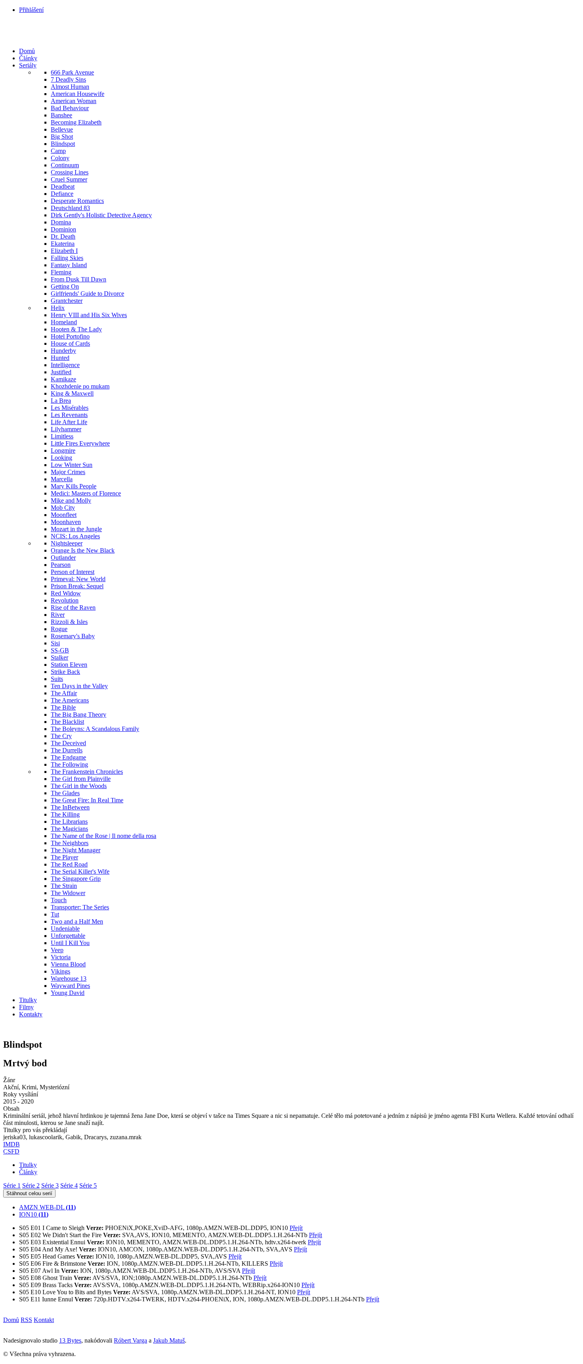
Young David (67, 992)
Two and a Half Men (77, 921)
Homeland (64, 322)
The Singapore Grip (76, 878)
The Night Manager (75, 850)
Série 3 (50, 1185)
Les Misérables (69, 407)
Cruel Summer (69, 179)
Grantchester (66, 300)
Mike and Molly (71, 500)
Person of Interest (72, 571)
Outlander (63, 557)
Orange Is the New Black (83, 550)
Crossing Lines (69, 172)
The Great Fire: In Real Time (87, 800)
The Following (69, 764)
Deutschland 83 (70, 208)
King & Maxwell (72, 393)
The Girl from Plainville (81, 778)
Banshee (61, 115)
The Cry (61, 736)
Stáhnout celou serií (29, 1193)
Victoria (61, 957)
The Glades (65, 793)
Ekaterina (63, 243)
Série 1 (12, 1185)
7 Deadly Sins (68, 79)
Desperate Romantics (77, 200)
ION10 (33, 1214)
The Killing (65, 814)
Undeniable (65, 928)
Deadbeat (63, 186)
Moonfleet (64, 514)
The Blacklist (67, 721)
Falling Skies (67, 257)
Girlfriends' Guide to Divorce (87, 293)
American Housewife (77, 93)
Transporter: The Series (80, 907)
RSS (26, 1319)
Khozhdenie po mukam (80, 386)
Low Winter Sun (71, 464)
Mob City (63, 507)
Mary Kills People (73, 486)
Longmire (63, 450)
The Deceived (68, 743)
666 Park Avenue (72, 72)
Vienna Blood (68, 964)
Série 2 (31, 1185)
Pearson (61, 564)
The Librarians (69, 821)
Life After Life (69, 422)
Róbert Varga (130, 1340)
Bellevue (62, 129)
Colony (60, 158)
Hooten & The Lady (76, 329)
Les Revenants (69, 414)
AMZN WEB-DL (47, 1207)
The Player (64, 857)
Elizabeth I (64, 250)
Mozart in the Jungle (76, 529)
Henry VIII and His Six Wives (89, 315)
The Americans (70, 700)
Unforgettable (68, 935)
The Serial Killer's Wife (80, 871)
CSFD (11, 1151)
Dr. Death (63, 236)
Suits (57, 678)
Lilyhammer (66, 429)
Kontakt (44, 1319)
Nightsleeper (66, 543)
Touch (59, 900)
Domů (27, 51)
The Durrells (66, 750)
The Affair (64, 693)
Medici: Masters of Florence (86, 493)
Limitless (62, 436)
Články (28, 58)
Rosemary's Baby (73, 636)
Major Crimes (68, 472)
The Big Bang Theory (78, 714)
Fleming (61, 272)
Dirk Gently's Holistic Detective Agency (101, 215)
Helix (58, 307)
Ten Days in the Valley (79, 686)
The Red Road (69, 864)
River (58, 614)
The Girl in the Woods (79, 785)
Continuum (65, 165)
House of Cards (70, 343)
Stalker (59, 657)
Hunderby (63, 350)
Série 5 (88, 1185)
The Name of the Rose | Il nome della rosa (103, 835)
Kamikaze (63, 379)
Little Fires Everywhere (80, 443)
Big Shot (62, 136)
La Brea (61, 400)
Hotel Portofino (70, 336)
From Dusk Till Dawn (78, 279)
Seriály (27, 65)
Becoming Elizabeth (76, 122)
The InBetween (70, 807)
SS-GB (60, 650)
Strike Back (65, 671)
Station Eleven (69, 664)
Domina (61, 222)
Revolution (65, 600)
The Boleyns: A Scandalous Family (95, 728)
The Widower (68, 893)
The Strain (64, 885)
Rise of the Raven (73, 607)
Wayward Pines (70, 985)
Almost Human (70, 86)
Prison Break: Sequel (77, 586)
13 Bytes (70, 1340)
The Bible (63, 707)
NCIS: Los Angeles (75, 536)
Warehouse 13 (68, 978)
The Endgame (68, 757)
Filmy (26, 1007)
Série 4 (69, 1185)
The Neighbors (69, 843)
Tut (55, 914)
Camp (58, 150)
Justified (61, 372)
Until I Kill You (70, 942)
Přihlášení (31, 9)
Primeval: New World (78, 579)
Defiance (62, 193)
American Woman (73, 101)
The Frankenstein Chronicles (87, 771)
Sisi (55, 643)
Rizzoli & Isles (69, 621)
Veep (57, 950)
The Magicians (69, 828)
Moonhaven (66, 521)
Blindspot (63, 143)
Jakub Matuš (169, 1340)
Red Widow (66, 593)
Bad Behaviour (70, 108)
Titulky (28, 1000)
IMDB (11, 1144)
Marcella (62, 479)
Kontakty (30, 1014)
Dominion (63, 229)
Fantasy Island (69, 265)
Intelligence (65, 365)
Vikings (60, 971)
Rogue (59, 629)
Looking (61, 457)
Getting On (65, 286)
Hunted (60, 357)
